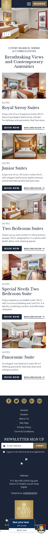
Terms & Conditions (24, 431)
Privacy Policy (24, 427)
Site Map (24, 423)
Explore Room (33, 128)
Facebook (8, 401)
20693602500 (30, 493)
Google (31, 401)
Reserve (39, 4)
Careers (24, 414)
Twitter (16, 401)
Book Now (11, 127)
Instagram (24, 401)
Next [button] (9, 34)
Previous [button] (4, 34)
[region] (28, 3)
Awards (24, 410)
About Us (24, 419)
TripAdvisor (39, 401)
